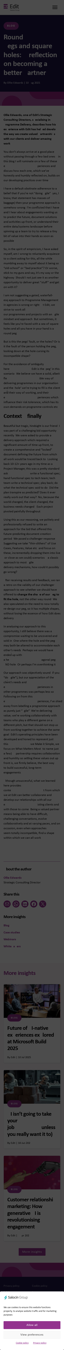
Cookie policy (22, 1343)
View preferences (32, 1334)
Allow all (32, 1324)
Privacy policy (39, 1343)
